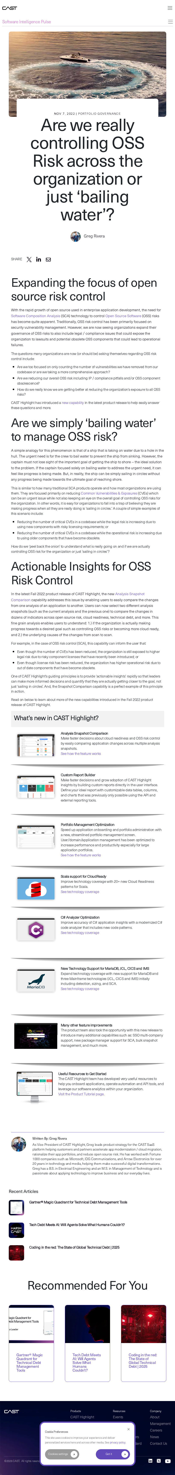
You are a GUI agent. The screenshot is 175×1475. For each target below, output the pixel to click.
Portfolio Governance (99, 114)
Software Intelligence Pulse (26, 22)
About (154, 1417)
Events (118, 1417)
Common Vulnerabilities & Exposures (109, 493)
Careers (156, 1430)
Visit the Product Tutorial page (81, 1094)
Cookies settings (58, 1454)
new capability (73, 403)
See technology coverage (80, 892)
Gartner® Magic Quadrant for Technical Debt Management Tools (78, 1202)
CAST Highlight (82, 1417)
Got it (109, 1454)
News (154, 1437)
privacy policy (117, 1442)
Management (160, 1424)
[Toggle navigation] (169, 8)
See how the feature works (81, 754)
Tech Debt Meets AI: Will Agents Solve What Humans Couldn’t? (77, 1225)
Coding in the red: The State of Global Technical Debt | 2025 (74, 1247)
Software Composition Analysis (35, 316)
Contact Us (158, 1444)
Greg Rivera (94, 236)
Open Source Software (123, 316)
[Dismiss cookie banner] (128, 1429)
